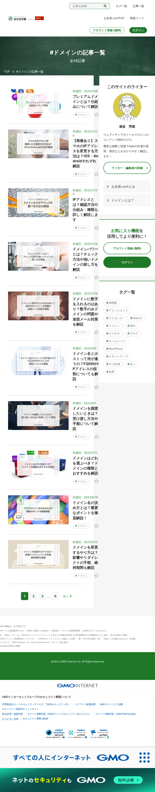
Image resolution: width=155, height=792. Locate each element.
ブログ (133, 333)
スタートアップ (117, 356)
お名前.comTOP (114, 18)
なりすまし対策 (10, 719)
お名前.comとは (123, 186)
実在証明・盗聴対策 (12, 714)
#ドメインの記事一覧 (29, 71)
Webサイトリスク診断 (111, 704)
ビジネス (113, 333)
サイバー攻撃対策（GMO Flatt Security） (116, 714)
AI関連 (111, 302)
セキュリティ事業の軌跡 (35, 718)
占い (131, 364)
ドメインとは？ (122, 200)
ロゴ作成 (113, 364)
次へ (66, 596)
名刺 (110, 371)
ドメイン (81, 114)
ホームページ (116, 341)
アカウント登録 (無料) (107, 30)
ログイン (138, 30)
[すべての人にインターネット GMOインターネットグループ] (67, 757)
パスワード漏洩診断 (85, 704)
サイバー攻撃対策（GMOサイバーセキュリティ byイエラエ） (59, 714)
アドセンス (114, 318)
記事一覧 (138, 6)
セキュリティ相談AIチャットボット (20, 709)
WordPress (114, 348)
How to (136, 318)
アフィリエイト (117, 310)
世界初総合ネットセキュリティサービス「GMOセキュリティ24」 (36, 704)
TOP (7, 71)
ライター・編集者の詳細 (127, 168)
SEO (131, 325)
